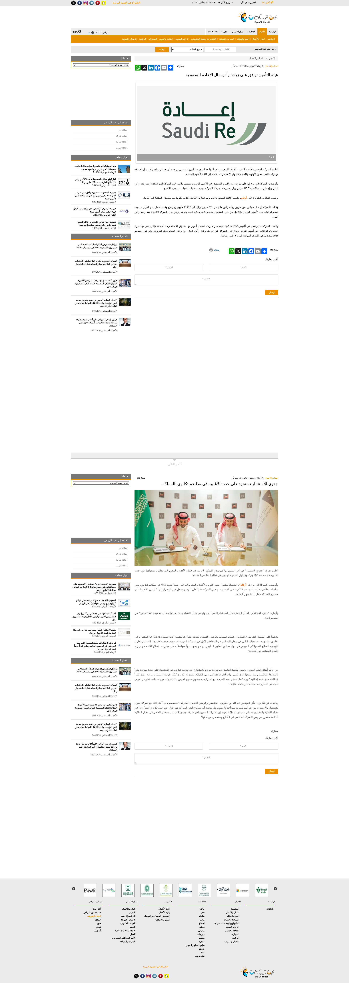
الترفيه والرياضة (128, 916)
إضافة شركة (121, 136)
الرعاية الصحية (181, 39)
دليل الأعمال (237, 31)
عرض (201, 949)
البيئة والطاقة (243, 39)
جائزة (202, 909)
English (212, 31)
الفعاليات (251, 31)
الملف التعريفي (94, 916)
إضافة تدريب (121, 148)
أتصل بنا (97, 930)
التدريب (224, 31)
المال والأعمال (258, 39)
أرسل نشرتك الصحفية (265, 48)
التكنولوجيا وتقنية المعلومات (203, 39)
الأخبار (262, 31)
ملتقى (201, 927)
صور (99, 923)
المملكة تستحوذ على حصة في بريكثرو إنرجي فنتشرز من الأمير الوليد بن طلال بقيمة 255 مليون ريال (94, 616)
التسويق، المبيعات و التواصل (157, 916)
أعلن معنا (266, 2)
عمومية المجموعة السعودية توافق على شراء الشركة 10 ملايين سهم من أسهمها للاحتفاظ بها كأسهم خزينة (95, 195)
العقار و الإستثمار (162, 919)
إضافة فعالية (121, 142)
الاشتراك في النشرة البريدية (126, 2)
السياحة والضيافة (226, 39)
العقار (132, 934)
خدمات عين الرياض (92, 912)
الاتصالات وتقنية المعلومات (123, 938)
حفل (202, 912)
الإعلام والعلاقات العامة (125, 930)
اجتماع (201, 923)
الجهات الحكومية (127, 923)
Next (73, 889)
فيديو (98, 927)
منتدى (201, 938)
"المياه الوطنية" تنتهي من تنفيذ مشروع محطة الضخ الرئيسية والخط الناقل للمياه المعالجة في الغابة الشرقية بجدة (96, 303)
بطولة (201, 916)
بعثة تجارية (199, 956)
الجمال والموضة (129, 39)
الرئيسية (272, 31)
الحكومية (271, 39)
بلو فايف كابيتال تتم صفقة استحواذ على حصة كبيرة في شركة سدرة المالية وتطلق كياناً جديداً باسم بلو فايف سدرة (95, 646)
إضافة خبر (122, 130)
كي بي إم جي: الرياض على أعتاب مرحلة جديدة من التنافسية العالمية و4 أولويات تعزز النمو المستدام (96, 322)
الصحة (132, 927)
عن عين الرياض (96, 901)
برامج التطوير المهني (195, 945)
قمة (202, 952)
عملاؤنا (98, 919)
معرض (201, 930)
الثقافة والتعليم (166, 39)
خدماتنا (124, 58)
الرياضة (142, 39)
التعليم (132, 912)
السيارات (152, 39)
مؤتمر (201, 919)
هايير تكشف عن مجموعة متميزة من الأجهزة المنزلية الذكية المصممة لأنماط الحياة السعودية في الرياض (96, 283)
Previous (275, 889)
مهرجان (200, 934)
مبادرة (201, 941)
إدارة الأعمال (164, 909)
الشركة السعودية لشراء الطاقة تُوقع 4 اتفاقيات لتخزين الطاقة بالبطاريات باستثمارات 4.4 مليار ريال (96, 264)
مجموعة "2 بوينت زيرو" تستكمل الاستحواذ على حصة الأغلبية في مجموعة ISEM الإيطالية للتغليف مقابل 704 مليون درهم (94, 587)
